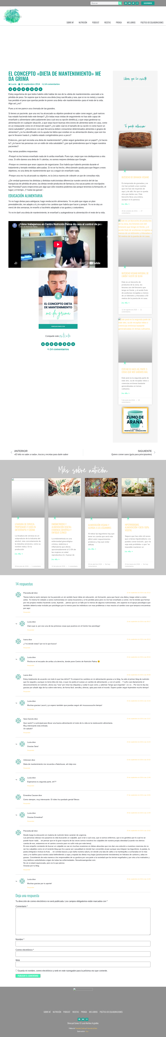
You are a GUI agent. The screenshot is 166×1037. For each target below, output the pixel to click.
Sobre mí (70, 22)
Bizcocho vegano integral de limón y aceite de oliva (135, 274)
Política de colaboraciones (152, 22)
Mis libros (131, 22)
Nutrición (83, 22)
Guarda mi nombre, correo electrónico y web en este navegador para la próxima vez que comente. (63, 971)
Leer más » (125, 204)
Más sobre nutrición (83, 471)
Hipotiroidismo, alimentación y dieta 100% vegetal (137, 527)
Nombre (20, 939)
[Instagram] (137, 3)
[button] (10, 89)
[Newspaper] (129, 3)
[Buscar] (120, 3)
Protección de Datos (92, 1028)
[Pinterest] (83, 1019)
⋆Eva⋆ (87, 1031)
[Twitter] (133, 3)
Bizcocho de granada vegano (135, 177)
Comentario (22, 906)
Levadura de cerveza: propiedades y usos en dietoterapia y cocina (25, 526)
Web (18, 960)
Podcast (95, 22)
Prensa (119, 22)
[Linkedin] (125, 3)
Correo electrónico (25, 950)
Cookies (83, 1028)
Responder (26, 612)
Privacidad (78, 1028)
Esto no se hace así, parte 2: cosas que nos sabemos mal (135, 370)
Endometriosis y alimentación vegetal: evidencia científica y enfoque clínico (62, 528)
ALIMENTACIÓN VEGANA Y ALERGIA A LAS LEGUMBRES (99, 526)
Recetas (107, 22)
